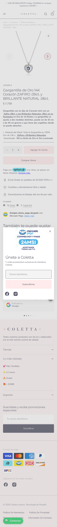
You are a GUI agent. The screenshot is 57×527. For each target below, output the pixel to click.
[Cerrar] (50, 231)
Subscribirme (28, 284)
